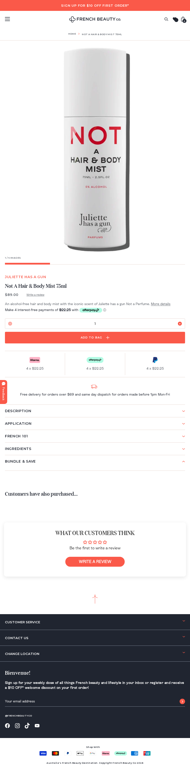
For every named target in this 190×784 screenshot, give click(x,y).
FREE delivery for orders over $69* (95, 5)
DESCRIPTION (18, 411)
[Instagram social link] (17, 726)
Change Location (22, 654)
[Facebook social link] (7, 726)
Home (72, 34)
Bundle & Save (20, 461)
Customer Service (22, 622)
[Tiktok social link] (27, 726)
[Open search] (166, 19)
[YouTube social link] (37, 726)
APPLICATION (18, 423)
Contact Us (16, 638)
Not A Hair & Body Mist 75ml (102, 34)
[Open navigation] (7, 19)
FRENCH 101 (16, 436)
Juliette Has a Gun (25, 277)
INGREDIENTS (18, 449)
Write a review (35, 294)
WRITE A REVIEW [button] (95, 561)
